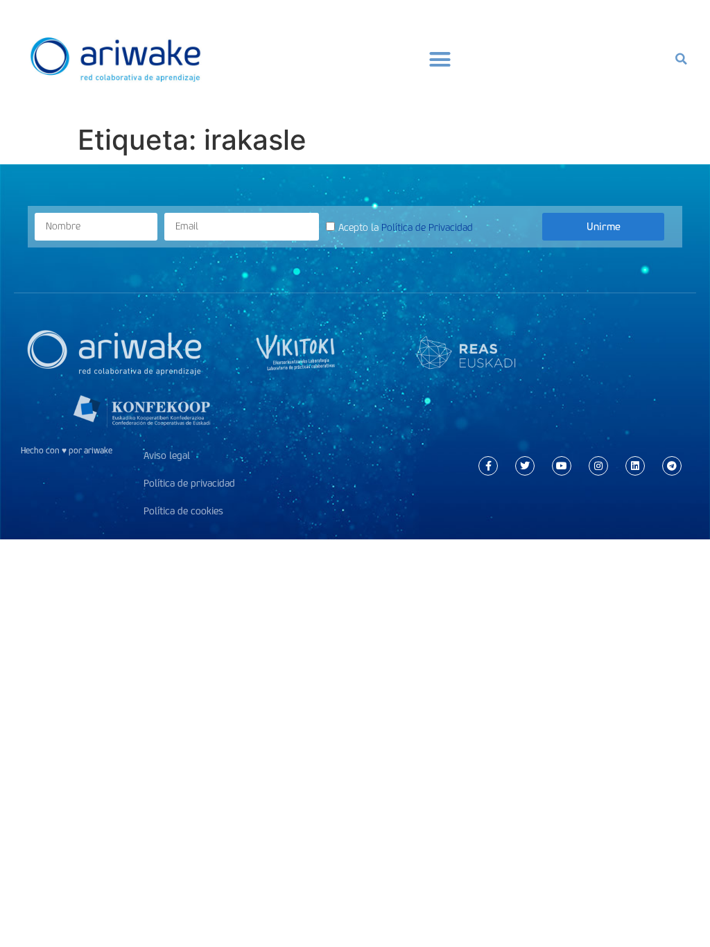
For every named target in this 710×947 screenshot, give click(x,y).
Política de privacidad (189, 483)
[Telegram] (672, 466)
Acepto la (405, 228)
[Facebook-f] (488, 466)
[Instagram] (598, 466)
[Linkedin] (635, 466)
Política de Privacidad (427, 228)
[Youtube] (561, 466)
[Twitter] (525, 466)
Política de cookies (183, 511)
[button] (440, 59)
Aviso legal (167, 456)
